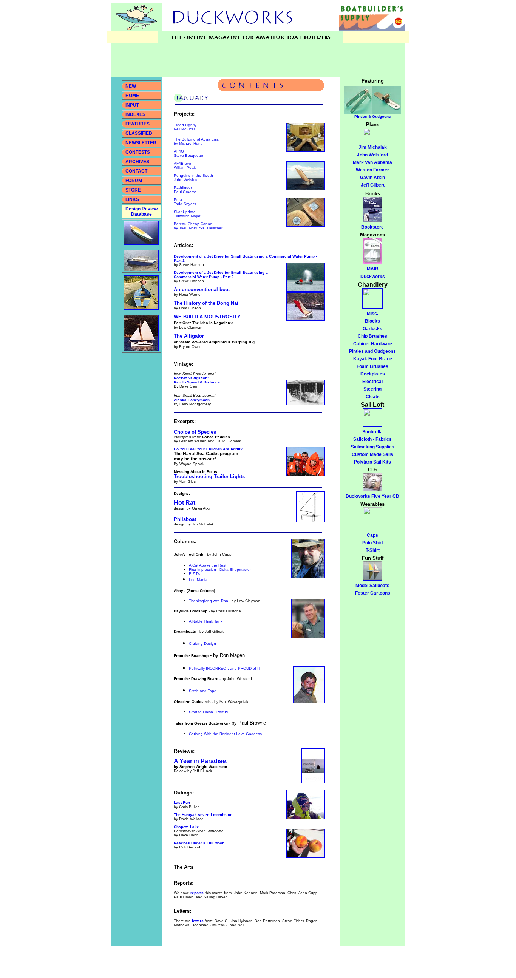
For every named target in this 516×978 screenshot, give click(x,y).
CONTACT (136, 171)
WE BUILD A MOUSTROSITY (207, 317)
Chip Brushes (372, 336)
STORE (133, 190)
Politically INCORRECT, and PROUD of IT (225, 668)
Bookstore (372, 227)
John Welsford (372, 155)
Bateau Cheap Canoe (198, 226)
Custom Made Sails (372, 454)
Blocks (372, 321)
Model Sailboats (372, 585)
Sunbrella (372, 431)
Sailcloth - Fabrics (372, 439)
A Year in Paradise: (201, 761)
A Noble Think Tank (205, 621)
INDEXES (135, 114)
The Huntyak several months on (203, 815)
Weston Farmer (372, 170)
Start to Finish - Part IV (209, 712)
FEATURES (137, 124)
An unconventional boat (202, 289)
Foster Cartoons (372, 593)
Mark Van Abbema (372, 162)
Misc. (372, 313)
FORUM (133, 180)
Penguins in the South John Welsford (193, 177)
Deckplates (372, 374)
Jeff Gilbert (373, 185)
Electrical (372, 381)
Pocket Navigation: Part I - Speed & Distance (197, 380)
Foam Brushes (372, 366)
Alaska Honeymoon (192, 400)
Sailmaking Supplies (372, 447)
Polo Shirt (372, 542)
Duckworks (372, 276)
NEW (130, 86)
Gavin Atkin (372, 177)
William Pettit (185, 167)
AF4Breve (182, 163)
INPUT (132, 105)
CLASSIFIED (138, 133)
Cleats (373, 396)
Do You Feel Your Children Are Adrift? (208, 449)
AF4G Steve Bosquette (188, 153)
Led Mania (198, 580)
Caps (372, 535)
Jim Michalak (372, 147)
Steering (372, 389)
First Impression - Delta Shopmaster (220, 569)
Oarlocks (372, 328)
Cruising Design (202, 643)
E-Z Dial (195, 574)
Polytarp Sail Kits (372, 462)
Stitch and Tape (202, 691)
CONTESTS (137, 152)
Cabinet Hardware (372, 343)
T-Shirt (373, 550)
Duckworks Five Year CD (372, 496)
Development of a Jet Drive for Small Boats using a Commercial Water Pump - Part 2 (221, 274)
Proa (178, 200)
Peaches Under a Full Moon (199, 843)
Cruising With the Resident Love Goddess (225, 734)
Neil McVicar (184, 129)
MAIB (373, 269)
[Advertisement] (248, 60)
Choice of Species (195, 432)
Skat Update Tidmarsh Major (187, 214)
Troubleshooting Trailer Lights (209, 476)
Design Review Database (141, 211)
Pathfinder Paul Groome (185, 189)
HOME (132, 95)
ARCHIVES (137, 161)
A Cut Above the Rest (207, 565)
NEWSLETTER (140, 142)
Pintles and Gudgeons (372, 351)
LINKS (131, 199)
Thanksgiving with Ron (208, 601)
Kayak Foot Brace (372, 359)
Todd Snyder (185, 204)
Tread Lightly (185, 125)
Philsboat (185, 519)
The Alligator (189, 336)
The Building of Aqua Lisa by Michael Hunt (196, 141)
